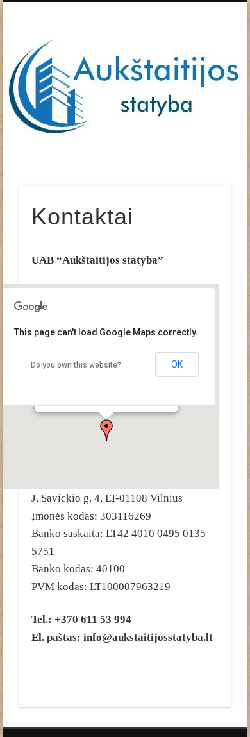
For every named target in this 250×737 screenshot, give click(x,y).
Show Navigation (200, 115)
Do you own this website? (76, 364)
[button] (106, 430)
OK (177, 364)
